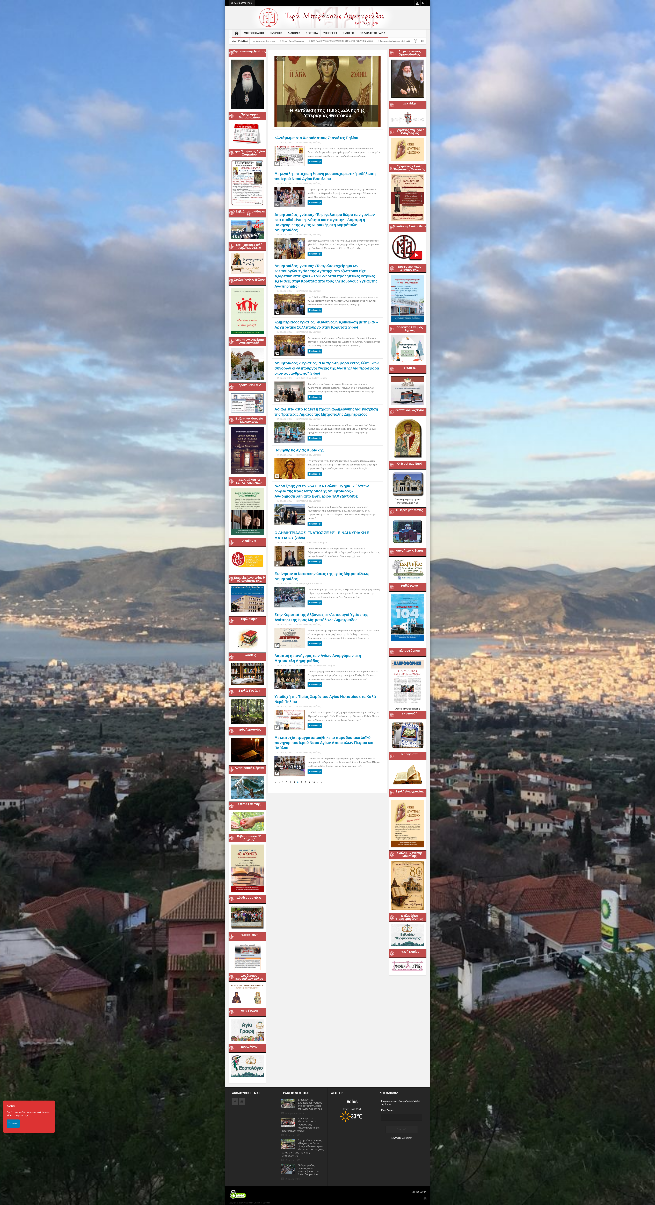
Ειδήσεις (317, 142)
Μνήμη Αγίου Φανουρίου (296, 115)
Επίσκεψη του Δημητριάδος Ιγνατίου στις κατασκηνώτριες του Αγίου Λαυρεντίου (310, 1104)
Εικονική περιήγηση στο (407, 499)
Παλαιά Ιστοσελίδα (372, 33)
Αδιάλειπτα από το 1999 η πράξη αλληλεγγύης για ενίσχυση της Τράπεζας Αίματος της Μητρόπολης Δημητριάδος (326, 412)
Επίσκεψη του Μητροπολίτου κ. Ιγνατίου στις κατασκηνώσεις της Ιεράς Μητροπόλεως (300, 1124)
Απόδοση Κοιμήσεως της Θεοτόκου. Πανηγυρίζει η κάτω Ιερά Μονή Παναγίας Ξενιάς (378, 41)
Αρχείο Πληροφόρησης (407, 708)
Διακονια (294, 33)
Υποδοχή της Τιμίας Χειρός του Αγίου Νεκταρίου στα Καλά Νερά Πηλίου (325, 699)
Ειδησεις (348, 33)
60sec (302, 378)
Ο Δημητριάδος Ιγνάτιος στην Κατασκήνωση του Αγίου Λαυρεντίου (308, 1170)
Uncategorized (319, 665)
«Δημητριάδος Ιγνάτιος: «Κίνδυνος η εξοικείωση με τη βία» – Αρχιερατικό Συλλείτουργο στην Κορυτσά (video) (326, 325)
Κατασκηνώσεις (315, 583)
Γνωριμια (276, 33)
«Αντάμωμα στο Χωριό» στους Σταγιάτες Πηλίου (316, 138)
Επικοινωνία (419, 1192)
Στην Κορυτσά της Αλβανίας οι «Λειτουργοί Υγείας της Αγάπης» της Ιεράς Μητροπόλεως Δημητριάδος (321, 617)
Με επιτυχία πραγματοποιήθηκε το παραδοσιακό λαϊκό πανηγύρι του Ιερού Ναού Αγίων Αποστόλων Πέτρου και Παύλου (323, 742)
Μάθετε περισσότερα (18, 1115)
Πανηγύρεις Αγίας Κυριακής (299, 450)
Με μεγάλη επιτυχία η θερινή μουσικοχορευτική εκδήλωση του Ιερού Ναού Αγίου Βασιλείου (325, 176)
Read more (314, 161)
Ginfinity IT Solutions (262, 1202)
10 (313, 782)
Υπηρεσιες (330, 33)
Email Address (388, 1110)
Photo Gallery (305, 142)
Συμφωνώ (13, 1123)
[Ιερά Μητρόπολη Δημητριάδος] (327, 17)
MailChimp (406, 1138)
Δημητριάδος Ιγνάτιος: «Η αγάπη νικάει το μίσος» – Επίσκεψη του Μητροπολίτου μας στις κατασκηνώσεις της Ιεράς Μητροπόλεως (302, 1148)
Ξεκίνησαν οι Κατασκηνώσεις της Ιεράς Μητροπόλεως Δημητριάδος (321, 576)
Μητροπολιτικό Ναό (407, 502)
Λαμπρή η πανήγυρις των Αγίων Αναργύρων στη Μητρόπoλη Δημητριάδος (317, 658)
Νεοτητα (312, 33)
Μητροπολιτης (254, 33)
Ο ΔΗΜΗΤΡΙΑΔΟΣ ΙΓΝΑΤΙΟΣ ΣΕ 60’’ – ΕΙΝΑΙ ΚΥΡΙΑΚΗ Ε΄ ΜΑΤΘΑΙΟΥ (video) (322, 535)
